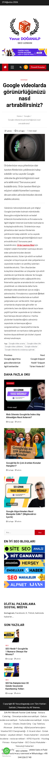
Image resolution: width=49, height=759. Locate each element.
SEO (7, 645)
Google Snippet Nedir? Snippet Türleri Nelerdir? (37, 361)
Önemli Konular (38, 67)
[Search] (20, 67)
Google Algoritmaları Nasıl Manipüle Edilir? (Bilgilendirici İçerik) (21, 514)
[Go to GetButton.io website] (6, 756)
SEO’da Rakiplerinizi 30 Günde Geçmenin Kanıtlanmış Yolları (17, 686)
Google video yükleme (14, 346)
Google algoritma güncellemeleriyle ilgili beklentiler (12, 361)
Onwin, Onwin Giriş (22, 723)
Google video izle (34, 343)
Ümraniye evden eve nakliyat (25, 716)
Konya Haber (17, 742)
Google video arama (17, 343)
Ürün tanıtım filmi (25, 245)
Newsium (22, 707)
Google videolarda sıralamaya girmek (20, 350)
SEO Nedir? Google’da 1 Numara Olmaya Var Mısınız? (16, 651)
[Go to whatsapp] (6, 751)
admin (9, 131)
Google (24, 80)
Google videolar (31, 346)
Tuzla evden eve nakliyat (30, 720)
